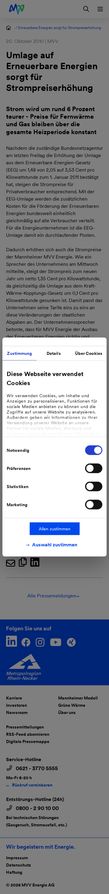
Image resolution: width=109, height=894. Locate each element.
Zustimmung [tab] (19, 353)
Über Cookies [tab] (88, 353)
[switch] (93, 468)
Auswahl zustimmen (54, 545)
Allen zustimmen (55, 528)
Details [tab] (54, 353)
